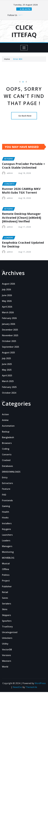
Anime (5, 420)
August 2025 (8, 352)
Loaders (6, 540)
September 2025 (10, 346)
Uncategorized (9, 632)
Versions (6, 655)
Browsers (7, 443)
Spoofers (6, 620)
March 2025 (8, 381)
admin (10, 173)
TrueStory (7, 626)
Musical (6, 563)
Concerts (6, 454)
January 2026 (8, 324)
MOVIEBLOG (8, 557)
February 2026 (9, 318)
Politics (5, 574)
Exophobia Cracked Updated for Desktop (23, 244)
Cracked (6, 460)
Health (5, 511)
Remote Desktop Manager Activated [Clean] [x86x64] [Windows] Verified (21, 217)
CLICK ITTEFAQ (24, 31)
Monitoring (8, 551)
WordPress (40, 683)
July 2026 (6, 289)
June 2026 (7, 295)
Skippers (6, 615)
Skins (4, 609)
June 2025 (7, 364)
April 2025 (7, 375)
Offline (5, 569)
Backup (5, 431)
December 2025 (10, 329)
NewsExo (17, 687)
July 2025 (6, 358)
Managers (7, 546)
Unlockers (7, 638)
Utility (5, 643)
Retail (5, 592)
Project (6, 580)
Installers (7, 523)
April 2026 (7, 306)
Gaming (6, 506)
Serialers (6, 603)
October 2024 (9, 392)
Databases (7, 466)
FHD (4, 494)
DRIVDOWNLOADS (11, 471)
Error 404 (17, 59)
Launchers (7, 534)
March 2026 (8, 312)
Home (7, 59)
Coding (5, 448)
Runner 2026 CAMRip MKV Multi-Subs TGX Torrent (21, 191)
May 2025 (7, 369)
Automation (8, 425)
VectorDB (7, 649)
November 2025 (10, 335)
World (5, 666)
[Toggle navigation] (24, 47)
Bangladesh (8, 437)
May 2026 (7, 301)
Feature (6, 488)
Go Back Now (24, 115)
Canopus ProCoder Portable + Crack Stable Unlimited (23, 166)
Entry (5, 477)
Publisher (7, 586)
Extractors (7, 483)
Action (5, 414)
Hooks (5, 517)
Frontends (7, 500)
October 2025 (9, 341)
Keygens (6, 529)
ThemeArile (31, 687)
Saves (5, 597)
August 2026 (8, 283)
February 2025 (9, 387)
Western (6, 660)
